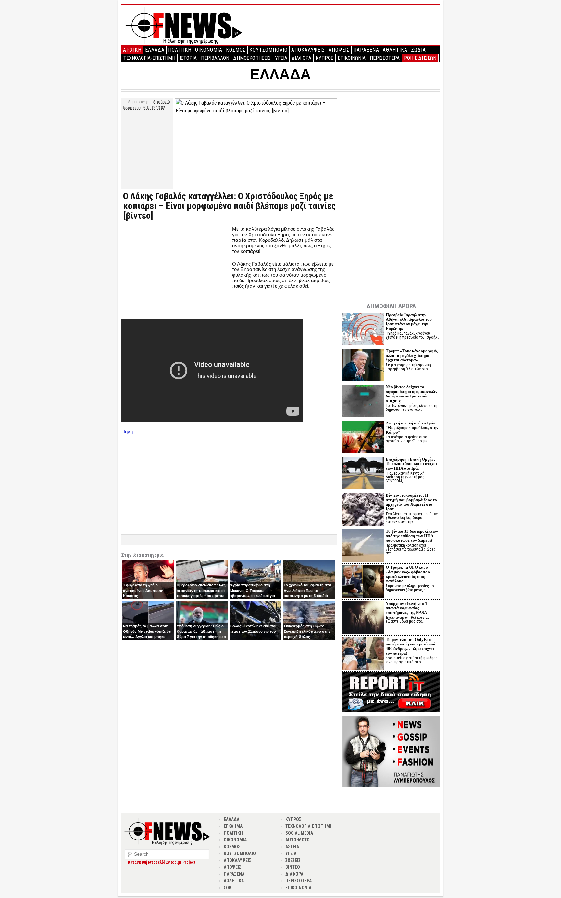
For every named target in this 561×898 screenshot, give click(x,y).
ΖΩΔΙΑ (418, 50)
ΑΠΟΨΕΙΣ (339, 50)
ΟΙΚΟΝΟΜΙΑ (208, 50)
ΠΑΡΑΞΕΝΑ (366, 50)
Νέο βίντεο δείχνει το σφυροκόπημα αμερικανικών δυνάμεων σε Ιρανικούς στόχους (411, 393)
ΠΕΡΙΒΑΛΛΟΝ (215, 58)
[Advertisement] (176, 271)
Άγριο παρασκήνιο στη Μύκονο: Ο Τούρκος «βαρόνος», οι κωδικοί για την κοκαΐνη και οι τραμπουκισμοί (252, 595)
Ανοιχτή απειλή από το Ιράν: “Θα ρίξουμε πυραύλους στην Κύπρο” (412, 428)
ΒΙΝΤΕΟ (292, 867)
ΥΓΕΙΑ (281, 58)
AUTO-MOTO (297, 839)
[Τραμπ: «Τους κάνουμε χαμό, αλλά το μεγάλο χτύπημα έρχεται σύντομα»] (363, 366)
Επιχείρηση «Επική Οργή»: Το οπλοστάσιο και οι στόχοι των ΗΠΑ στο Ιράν (411, 464)
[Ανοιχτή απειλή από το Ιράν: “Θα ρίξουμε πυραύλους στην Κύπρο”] (363, 438)
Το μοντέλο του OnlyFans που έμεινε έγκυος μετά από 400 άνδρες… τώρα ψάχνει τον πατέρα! (410, 646)
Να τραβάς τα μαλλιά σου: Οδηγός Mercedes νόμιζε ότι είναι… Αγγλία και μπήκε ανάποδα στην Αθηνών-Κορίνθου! (147, 636)
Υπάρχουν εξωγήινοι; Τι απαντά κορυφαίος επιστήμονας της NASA (408, 608)
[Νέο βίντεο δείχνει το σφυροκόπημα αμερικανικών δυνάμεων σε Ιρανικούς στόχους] (363, 402)
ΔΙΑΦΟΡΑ (301, 58)
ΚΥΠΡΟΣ (324, 58)
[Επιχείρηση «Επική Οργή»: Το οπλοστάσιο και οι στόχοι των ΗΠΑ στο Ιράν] (363, 474)
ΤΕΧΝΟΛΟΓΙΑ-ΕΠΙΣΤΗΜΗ (149, 58)
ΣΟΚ (227, 887)
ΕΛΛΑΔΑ (155, 50)
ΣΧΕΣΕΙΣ (293, 860)
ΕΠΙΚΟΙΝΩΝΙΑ (352, 58)
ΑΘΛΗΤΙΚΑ (395, 50)
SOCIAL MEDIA (299, 833)
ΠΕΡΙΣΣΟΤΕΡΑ (385, 58)
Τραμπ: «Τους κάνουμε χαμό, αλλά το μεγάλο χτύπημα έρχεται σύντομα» (412, 355)
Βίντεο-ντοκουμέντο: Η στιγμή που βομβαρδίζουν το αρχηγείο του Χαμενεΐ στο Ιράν (411, 502)
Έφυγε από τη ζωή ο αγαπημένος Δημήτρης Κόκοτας (143, 590)
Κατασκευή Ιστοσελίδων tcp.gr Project (161, 862)
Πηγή (127, 431)
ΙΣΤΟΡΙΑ (188, 58)
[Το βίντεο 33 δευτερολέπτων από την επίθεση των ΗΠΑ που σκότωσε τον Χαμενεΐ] (363, 546)
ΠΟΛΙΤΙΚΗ (180, 50)
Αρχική (132, 50)
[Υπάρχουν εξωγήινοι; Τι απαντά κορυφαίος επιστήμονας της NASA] (363, 618)
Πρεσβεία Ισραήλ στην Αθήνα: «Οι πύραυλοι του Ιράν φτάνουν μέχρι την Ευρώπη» (409, 321)
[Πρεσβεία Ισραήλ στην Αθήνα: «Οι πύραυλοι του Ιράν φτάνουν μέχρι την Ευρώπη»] (363, 330)
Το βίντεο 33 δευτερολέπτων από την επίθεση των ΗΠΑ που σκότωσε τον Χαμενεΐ (412, 536)
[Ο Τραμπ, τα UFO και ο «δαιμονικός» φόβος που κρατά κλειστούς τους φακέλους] (363, 582)
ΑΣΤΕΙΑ (292, 846)
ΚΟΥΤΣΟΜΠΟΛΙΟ (268, 50)
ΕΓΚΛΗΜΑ (233, 826)
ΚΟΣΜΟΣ (236, 50)
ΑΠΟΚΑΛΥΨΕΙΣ (308, 50)
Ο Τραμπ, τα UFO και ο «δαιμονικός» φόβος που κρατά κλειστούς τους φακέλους (408, 574)
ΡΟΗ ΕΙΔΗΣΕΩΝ (420, 58)
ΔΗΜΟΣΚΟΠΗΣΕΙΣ (252, 58)
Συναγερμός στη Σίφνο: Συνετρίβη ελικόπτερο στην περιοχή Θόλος (307, 631)
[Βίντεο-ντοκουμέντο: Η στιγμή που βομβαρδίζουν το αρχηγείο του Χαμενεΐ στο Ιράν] (363, 510)
